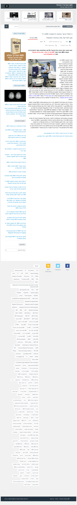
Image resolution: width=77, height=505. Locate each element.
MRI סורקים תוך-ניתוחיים (18, 327)
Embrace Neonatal (17, 276)
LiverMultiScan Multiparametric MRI (21, 298)
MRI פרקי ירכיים (26, 333)
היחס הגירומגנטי (34, 403)
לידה (29, 420)
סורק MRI (27, 444)
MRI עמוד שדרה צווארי (21, 330)
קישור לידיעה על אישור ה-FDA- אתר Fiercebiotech (58, 133)
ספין (28, 449)
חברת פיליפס (30, 412)
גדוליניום (30, 382)
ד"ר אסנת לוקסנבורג (33, 391)
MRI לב (17, 324)
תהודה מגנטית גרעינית (18, 481)
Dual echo (26, 276)
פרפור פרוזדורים (25, 464)
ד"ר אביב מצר (23, 388)
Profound (36, 353)
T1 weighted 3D (20, 356)
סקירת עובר (25, 452)
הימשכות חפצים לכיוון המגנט (21, 403)
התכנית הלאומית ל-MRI (28, 409)
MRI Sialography (19, 316)
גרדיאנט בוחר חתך (33, 385)
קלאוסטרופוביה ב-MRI (19, 467)
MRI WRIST (27, 319)
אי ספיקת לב (24, 368)
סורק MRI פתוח (34, 446)
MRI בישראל (19, 319)
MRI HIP (27, 316)
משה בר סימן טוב (34, 441)
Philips (14, 351)
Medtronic (14, 307)
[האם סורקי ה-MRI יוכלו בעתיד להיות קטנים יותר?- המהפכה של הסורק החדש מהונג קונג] (32, 15)
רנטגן (21, 475)
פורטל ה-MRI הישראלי (33, 458)
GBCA (36, 282)
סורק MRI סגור (18, 444)
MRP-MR (36, 342)
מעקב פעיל (22, 435)
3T (25, 270)
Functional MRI (25, 279)
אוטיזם (24, 365)
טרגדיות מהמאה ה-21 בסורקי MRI (65, 19)
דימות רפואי (35, 397)
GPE (37, 289)
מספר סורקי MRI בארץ (33, 435)
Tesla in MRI (35, 359)
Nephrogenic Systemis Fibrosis (30, 345)
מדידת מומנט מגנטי (27, 426)
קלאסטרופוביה (34, 470)
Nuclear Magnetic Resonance (25, 348)
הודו (25, 400)
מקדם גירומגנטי (34, 438)
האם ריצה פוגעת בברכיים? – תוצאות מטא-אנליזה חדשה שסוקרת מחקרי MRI (15, 156)
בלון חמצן (17, 380)
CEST (26, 273)
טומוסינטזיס (26, 414)
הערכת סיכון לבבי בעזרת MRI (21, 406)
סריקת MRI (35, 455)
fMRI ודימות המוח (19, 85)
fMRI (32, 279)
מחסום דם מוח (18, 429)
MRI (17, 310)
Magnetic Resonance (17, 304)
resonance (18, 353)
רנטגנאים (15, 475)
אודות (56, 499)
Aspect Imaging (34, 273)
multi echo (20, 342)
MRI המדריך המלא (19, 33)
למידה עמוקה (16, 420)
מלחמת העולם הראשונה (25, 432)
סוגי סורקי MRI (34, 444)
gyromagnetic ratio (24, 289)
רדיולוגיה (28, 473)
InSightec (19, 292)
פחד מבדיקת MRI (21, 458)
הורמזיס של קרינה (17, 400)
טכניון (37, 417)
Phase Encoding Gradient (25, 351)
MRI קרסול (35, 336)
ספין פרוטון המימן (34, 452)
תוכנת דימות (27, 484)
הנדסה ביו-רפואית (34, 406)
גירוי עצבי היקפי (22, 382)
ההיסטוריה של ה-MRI (33, 400)
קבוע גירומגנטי (16, 464)
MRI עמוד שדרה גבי (33, 330)
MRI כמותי (23, 324)
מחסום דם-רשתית (28, 429)
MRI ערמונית (35, 333)
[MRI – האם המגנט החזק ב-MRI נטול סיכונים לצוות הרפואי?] (49, 15)
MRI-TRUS (35, 313)
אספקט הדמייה (25, 371)
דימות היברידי (23, 391)
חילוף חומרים (21, 412)
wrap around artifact (33, 365)
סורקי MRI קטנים (18, 446)
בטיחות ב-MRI (34, 380)
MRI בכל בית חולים (33, 321)
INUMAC (36, 295)
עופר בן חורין (28, 455)
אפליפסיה (17, 371)
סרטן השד (17, 452)
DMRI (36, 276)
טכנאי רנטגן (18, 414)
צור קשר (52, 499)
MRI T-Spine (35, 319)
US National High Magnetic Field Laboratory (27, 362)
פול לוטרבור (15, 455)
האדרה (23, 397)
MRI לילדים (35, 327)
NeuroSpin (17, 345)
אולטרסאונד (18, 365)
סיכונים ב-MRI (34, 449)
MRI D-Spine (35, 316)
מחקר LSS (35, 432)
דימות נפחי (27, 394)
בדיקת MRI (27, 377)
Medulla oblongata (33, 310)
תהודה (32, 478)
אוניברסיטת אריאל (33, 368)
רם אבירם (27, 475)
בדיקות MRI (35, 377)
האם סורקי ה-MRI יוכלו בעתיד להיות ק (30, 19)
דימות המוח (15, 391)
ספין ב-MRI (22, 449)
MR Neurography (21, 339)
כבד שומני (18, 417)
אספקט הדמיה (34, 371)
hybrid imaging (34, 292)
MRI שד (29, 336)
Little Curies (35, 298)
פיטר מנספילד (22, 461)
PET (15, 348)
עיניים (21, 455)
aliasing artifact (19, 270)
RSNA (31, 356)
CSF (22, 273)
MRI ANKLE (28, 313)
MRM (29, 339)
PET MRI (36, 351)
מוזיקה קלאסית (16, 426)
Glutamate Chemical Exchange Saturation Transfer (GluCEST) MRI (25, 286)
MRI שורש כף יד (21, 336)
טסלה (32, 417)
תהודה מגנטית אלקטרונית (32, 481)
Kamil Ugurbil (28, 295)
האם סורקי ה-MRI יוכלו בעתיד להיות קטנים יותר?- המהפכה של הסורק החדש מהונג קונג (15, 143)
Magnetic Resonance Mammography (28, 307)
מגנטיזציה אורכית (27, 423)
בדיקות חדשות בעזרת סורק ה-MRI (13, 19)
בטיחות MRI (20, 377)
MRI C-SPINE (18, 313)
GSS (32, 289)
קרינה (27, 470)
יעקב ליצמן (25, 417)
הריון (37, 409)
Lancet (20, 295)
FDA (46, 45)
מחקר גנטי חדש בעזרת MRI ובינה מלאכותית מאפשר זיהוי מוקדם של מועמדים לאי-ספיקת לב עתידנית (16, 200)
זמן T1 (36, 412)
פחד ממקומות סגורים (33, 461)
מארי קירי (36, 423)
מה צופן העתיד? (49, 95)
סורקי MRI (26, 446)
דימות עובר (20, 394)
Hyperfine (51, 45)
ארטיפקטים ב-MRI (22, 374)
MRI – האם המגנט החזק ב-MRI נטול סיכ (48, 19)
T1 (27, 356)
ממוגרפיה (15, 432)
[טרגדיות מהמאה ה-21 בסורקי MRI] (67, 15)
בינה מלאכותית (25, 380)
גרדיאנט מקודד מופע (33, 388)
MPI (25, 310)
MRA (21, 310)
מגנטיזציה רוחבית (17, 423)
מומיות (36, 429)
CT (18, 273)
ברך (12, 380)
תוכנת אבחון (35, 484)
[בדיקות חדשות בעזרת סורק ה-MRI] (14, 15)
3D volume (31, 270)
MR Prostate (28, 342)
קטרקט (36, 467)
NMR (37, 348)
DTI (32, 276)
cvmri (13, 273)
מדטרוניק (36, 426)
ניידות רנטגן (15, 441)
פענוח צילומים (35, 464)
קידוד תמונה (30, 467)
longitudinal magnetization (31, 301)
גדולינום (36, 382)
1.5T (37, 270)
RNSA (36, 356)
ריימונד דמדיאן (34, 475)
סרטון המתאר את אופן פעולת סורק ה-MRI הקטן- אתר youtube (54, 136)
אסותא (17, 368)
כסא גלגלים (35, 420)
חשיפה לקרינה (34, 414)
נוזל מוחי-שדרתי (24, 441)
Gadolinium (16, 279)
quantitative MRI (27, 353)
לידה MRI (24, 420)
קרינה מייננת (21, 470)
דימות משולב (35, 394)
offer (67, 41)
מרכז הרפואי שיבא (24, 438)
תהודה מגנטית (24, 478)
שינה (37, 478)
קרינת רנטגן (35, 473)
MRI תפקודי (35, 339)
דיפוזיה (29, 397)
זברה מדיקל (17, 409)
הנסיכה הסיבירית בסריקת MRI (17, 172)
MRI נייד (29, 327)
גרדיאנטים (24, 385)
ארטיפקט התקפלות (33, 374)
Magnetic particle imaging (31, 304)
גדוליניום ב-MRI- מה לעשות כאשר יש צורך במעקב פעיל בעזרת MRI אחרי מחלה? (15, 225)
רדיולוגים (22, 473)
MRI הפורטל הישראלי (64, 5)
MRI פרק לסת (17, 333)
